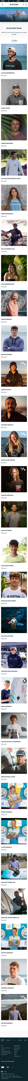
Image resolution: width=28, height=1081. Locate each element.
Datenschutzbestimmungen (14, 1075)
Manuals (3, 1049)
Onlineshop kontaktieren (6, 1052)
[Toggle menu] (2, 4)
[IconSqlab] (18, 1)
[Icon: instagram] (6, 1071)
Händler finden (17, 1056)
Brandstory (16, 1049)
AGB (7, 1075)
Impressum (3, 1075)
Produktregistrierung (5, 1051)
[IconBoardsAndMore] (2, 1040)
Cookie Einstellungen (4, 1078)
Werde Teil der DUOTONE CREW (7, 1061)
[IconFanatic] (15, 1040)
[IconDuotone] (8, 1)
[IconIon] (3, 1)
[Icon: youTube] (2, 1071)
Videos (15, 1052)
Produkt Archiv (4, 1054)
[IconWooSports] (25, 1)
